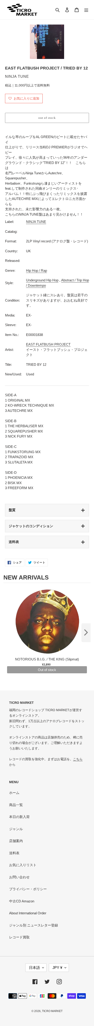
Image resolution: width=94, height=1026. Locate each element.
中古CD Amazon (21, 901)
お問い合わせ (19, 877)
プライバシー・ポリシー (28, 889)
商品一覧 (16, 805)
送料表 (14, 542)
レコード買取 (19, 937)
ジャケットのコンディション (31, 526)
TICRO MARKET (52, 1011)
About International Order (27, 913)
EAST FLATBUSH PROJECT (48, 344)
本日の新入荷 (19, 817)
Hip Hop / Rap (36, 270)
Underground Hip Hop (42, 280)
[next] (86, 632)
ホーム (14, 793)
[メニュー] (86, 10)
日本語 (34, 968)
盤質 (12, 510)
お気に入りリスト (23, 865)
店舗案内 (16, 841)
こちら (78, 759)
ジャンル (16, 829)
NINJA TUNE (36, 222)
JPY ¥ (57, 968)
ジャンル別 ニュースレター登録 (33, 925)
